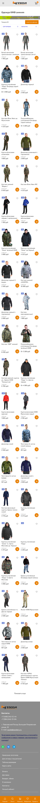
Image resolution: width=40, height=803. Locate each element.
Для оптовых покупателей (12, 759)
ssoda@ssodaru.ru (14, 730)
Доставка (5, 775)
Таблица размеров (9, 762)
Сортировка (7, 26)
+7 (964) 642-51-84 (9, 719)
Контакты (5, 786)
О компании (6, 782)
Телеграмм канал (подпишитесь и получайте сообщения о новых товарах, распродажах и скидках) (19, 737)
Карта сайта (6, 766)
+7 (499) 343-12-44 (9, 716)
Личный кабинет (8, 789)
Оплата (5, 771)
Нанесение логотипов (10, 755)
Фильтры (24, 26)
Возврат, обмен (8, 778)
